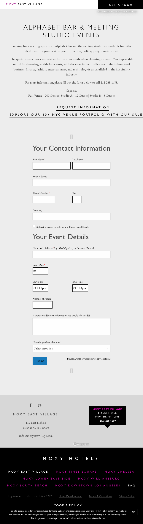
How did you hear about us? (47, 342)
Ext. (74, 193)
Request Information (83, 107)
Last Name (78, 159)
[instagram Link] (40, 405)
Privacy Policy (127, 496)
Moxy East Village (28, 472)
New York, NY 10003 (36, 428)
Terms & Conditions (100, 496)
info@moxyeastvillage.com (36, 436)
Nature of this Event (63, 248)
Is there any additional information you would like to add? (61, 315)
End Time (77, 281)
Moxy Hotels (71, 459)
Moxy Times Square (76, 472)
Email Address (40, 176)
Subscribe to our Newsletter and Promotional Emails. (63, 227)
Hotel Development (70, 496)
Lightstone (15, 496)
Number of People (42, 298)
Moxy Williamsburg (99, 478)
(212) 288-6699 (107, 421)
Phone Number (41, 193)
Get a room (121, 5)
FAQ (132, 485)
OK (133, 512)
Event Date (39, 265)
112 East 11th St (36, 422)
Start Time (38, 281)
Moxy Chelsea (120, 472)
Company (37, 210)
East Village (24, 4)
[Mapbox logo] (81, 444)
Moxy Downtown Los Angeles (88, 485)
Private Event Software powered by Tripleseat (88, 358)
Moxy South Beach (27, 485)
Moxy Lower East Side (47, 478)
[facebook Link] (30, 405)
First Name (39, 159)
